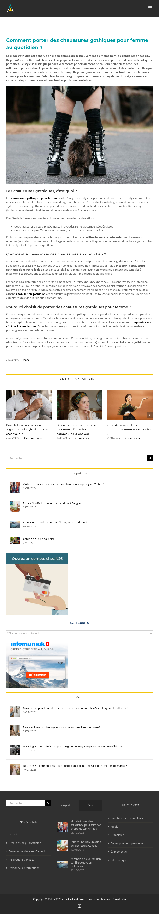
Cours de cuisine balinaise (38, 539)
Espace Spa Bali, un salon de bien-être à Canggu (52, 503)
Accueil (13, 834)
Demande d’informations (24, 868)
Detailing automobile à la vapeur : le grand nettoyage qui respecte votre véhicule (72, 746)
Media (114, 826)
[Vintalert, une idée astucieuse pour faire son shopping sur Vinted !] (15, 484)
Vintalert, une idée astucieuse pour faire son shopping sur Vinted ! (63, 484)
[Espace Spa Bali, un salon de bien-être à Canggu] (15, 503)
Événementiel (119, 851)
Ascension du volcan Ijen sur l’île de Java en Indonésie (55, 522)
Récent (80, 697)
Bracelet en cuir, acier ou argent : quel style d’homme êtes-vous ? (29, 405)
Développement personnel (127, 843)
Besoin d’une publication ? (25, 843)
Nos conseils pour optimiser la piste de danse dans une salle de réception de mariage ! (75, 766)
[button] (9, 415)
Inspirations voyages (21, 859)
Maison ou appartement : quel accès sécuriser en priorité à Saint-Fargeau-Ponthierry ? (75, 708)
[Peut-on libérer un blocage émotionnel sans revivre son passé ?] (15, 727)
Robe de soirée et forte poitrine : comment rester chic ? (129, 405)
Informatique (119, 860)
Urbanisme (117, 835)
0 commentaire (33, 438)
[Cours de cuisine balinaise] (15, 539)
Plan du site (119, 899)
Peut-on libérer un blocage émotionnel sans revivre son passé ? (61, 727)
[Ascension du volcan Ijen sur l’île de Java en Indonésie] (15, 522)
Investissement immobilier (127, 818)
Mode (26, 360)
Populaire (79, 473)
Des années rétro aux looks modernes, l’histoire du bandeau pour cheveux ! (79, 405)
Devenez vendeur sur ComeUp (27, 851)
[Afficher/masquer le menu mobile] (150, 6)
